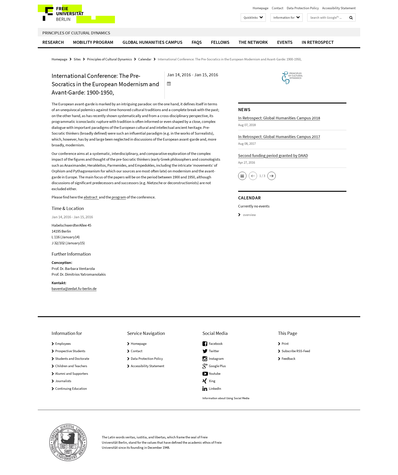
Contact (277, 8)
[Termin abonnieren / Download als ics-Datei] (194, 83)
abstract (91, 197)
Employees (63, 343)
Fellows (220, 42)
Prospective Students (70, 351)
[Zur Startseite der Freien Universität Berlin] (76, 14)
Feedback (288, 358)
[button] (242, 175)
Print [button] (285, 343)
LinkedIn (215, 388)
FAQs (197, 42)
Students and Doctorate (72, 358)
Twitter (214, 351)
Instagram (216, 358)
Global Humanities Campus (152, 42)
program (118, 197)
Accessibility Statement (339, 8)
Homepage (260, 8)
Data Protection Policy (303, 8)
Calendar (144, 59)
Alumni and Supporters (71, 373)
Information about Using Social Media (225, 398)
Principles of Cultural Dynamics (76, 32)
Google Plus (217, 366)
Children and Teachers (71, 366)
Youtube (214, 373)
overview (249, 214)
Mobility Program (93, 42)
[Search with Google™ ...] (351, 17)
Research (53, 42)
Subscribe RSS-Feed (296, 351)
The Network (253, 42)
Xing (212, 381)
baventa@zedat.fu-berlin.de (74, 288)
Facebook (215, 343)
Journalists (63, 381)
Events (285, 42)
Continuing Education (71, 388)
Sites (77, 59)
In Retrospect (318, 42)
